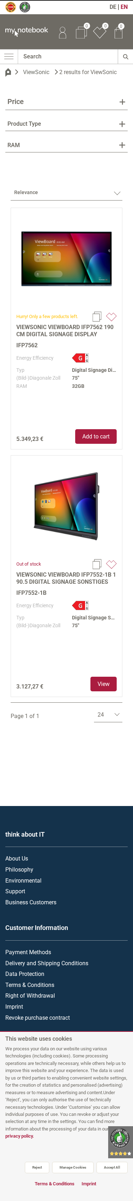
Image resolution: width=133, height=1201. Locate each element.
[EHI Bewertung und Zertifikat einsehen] (13, 10)
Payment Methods (28, 952)
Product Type (24, 123)
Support (15, 891)
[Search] (125, 57)
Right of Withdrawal (30, 995)
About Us (16, 858)
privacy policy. (19, 1136)
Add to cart (96, 436)
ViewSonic (36, 72)
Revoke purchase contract (37, 1017)
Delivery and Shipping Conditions (46, 963)
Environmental (23, 880)
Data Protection (24, 974)
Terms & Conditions (29, 985)
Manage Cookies (73, 1167)
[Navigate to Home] (8, 72)
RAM (13, 145)
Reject (37, 1167)
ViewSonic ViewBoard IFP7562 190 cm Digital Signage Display (64, 331)
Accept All (112, 1167)
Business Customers (30, 902)
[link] (62, 31)
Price (15, 101)
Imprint (14, 1006)
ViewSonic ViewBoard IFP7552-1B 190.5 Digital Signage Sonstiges (66, 578)
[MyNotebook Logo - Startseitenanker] (24, 32)
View (104, 684)
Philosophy (19, 869)
